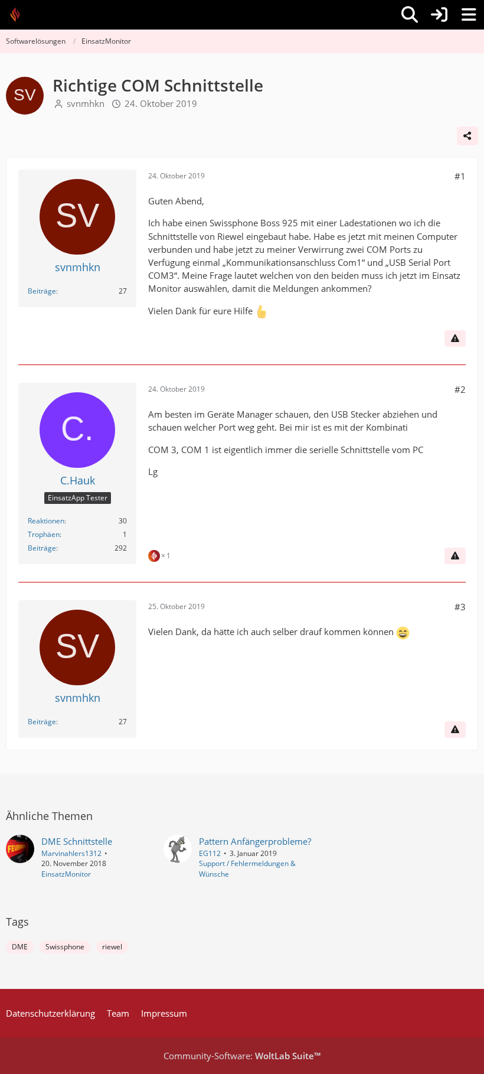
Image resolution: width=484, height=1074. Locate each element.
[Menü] (468, 15)
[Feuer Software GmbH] (19, 15)
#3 (460, 607)
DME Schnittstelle (76, 841)
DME (20, 947)
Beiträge (42, 291)
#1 (460, 176)
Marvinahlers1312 (71, 853)
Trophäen (44, 534)
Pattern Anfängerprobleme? (255, 841)
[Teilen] (467, 135)
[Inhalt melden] (455, 338)
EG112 (210, 853)
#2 (460, 389)
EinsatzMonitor (66, 874)
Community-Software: (242, 1056)
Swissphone (64, 947)
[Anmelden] (439, 15)
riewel (112, 947)
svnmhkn (85, 103)
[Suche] (409, 15)
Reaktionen (46, 521)
